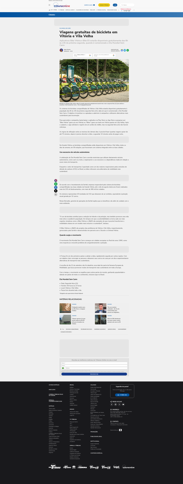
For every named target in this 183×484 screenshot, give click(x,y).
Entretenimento (52, 443)
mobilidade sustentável (99, 329)
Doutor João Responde (95, 387)
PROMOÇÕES (94, 432)
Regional (51, 452)
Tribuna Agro (52, 408)
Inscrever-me (94, 374)
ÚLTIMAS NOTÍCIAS (54, 385)
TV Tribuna (61, 10)
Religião (51, 419)
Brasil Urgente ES (74, 427)
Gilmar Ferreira (93, 399)
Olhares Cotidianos (94, 420)
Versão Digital (73, 449)
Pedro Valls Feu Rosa (95, 422)
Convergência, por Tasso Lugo (97, 415)
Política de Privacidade (95, 449)
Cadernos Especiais (74, 451)
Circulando (72, 441)
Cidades (51, 412)
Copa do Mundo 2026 (54, 436)
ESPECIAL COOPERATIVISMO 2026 (55, 400)
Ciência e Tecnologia (74, 389)
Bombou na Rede (74, 391)
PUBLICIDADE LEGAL (96, 436)
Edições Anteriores (74, 457)
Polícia (50, 417)
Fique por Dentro (74, 421)
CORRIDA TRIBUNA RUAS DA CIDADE (56, 395)
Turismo (51, 440)
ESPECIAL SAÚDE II (70, 10)
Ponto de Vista (73, 432)
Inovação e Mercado (95, 391)
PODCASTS (92, 10)
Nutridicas (92, 407)
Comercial (92, 445)
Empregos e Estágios (54, 426)
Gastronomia (52, 450)
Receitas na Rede (53, 449)
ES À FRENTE (93, 398)
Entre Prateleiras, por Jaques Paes (97, 413)
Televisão (72, 403)
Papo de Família (94, 401)
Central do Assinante (75, 458)
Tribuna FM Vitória (74, 411)
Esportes (51, 428)
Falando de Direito (94, 417)
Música (71, 401)
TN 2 (71, 425)
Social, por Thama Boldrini (96, 424)
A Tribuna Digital (101, 10)
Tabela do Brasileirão (54, 438)
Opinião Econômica (95, 426)
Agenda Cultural (53, 445)
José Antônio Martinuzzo (96, 418)
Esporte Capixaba (53, 430)
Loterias (71, 394)
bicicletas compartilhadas (72, 329)
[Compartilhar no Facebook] (55, 187)
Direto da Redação (94, 396)
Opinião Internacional (95, 427)
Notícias (71, 387)
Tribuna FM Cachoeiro (75, 413)
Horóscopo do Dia (74, 392)
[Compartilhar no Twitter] (55, 190)
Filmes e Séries (73, 399)
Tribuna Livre (93, 403)
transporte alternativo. (66, 331)
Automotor (72, 436)
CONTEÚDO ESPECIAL (96, 453)
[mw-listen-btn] (55, 180)
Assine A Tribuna (104, 5)
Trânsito (51, 415)
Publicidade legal (112, 10)
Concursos (51, 424)
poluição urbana (112, 329)
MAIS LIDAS (52, 389)
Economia (51, 422)
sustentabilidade (122, 329)
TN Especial (72, 430)
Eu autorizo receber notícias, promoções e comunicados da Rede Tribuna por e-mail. (76, 370)
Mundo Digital (93, 405)
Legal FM (72, 415)
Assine (71, 448)
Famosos (51, 447)
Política (50, 421)
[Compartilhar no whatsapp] (55, 184)
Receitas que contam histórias (77, 434)
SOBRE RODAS (73, 405)
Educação (51, 413)
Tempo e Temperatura (54, 441)
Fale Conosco (93, 447)
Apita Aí (72, 438)
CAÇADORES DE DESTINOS (82, 10)
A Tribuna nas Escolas (75, 455)
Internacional (73, 396)
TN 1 (71, 423)
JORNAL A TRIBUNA (75, 445)
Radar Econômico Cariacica (55, 410)
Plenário (92, 408)
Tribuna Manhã (73, 429)
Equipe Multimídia (94, 443)
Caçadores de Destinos (75, 439)
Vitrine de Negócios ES (95, 394)
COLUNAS (93, 385)
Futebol (50, 431)
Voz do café (93, 389)
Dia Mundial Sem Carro (65, 28)
